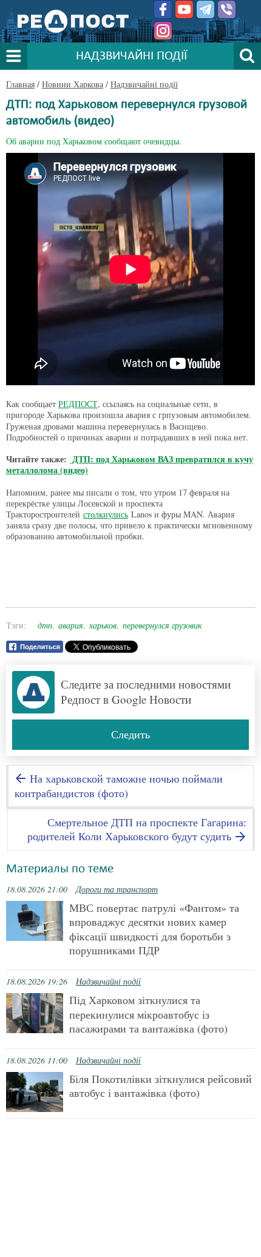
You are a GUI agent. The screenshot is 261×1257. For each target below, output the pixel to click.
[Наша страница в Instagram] (163, 30)
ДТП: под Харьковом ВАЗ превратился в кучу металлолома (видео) (129, 464)
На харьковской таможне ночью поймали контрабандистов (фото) (119, 785)
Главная (20, 84)
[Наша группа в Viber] (226, 9)
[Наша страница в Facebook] (163, 9)
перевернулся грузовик (162, 625)
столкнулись (105, 514)
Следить (130, 734)
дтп (45, 625)
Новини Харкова (72, 84)
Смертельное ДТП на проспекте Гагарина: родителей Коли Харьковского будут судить (136, 829)
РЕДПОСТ (78, 403)
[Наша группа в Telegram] (205, 9)
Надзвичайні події (144, 84)
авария (70, 625)
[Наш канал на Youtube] (184, 9)
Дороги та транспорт (117, 889)
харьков (103, 625)
